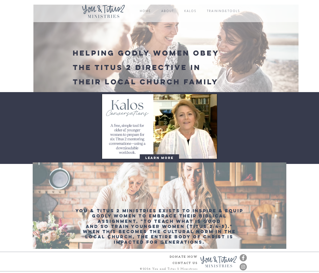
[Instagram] (243, 266)
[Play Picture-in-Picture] (205, 153)
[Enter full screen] (212, 153)
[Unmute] (113, 153)
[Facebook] (243, 257)
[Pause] (106, 153)
